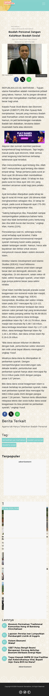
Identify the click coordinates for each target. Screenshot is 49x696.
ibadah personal (35, 440)
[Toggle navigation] (37, 3)
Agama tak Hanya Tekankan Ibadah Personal (24, 426)
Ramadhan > (16, 26)
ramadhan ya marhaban (14, 440)
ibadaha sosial (9, 445)
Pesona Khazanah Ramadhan (22, 29)
